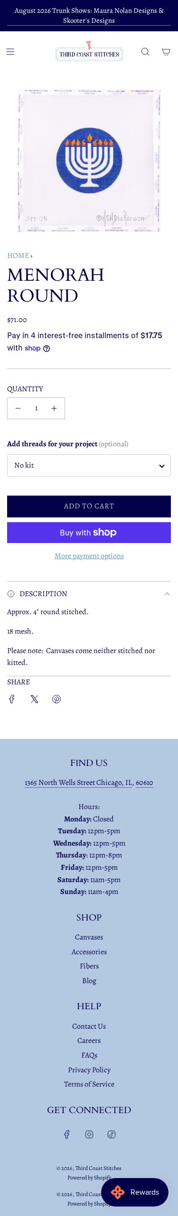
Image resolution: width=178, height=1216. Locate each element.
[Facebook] (66, 1134)
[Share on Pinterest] (56, 701)
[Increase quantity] (54, 408)
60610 (144, 782)
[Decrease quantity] (18, 408)
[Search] (145, 51)
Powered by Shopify (89, 1177)
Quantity (25, 389)
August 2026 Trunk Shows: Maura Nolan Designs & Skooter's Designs (89, 15)
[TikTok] (111, 1134)
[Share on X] (34, 701)
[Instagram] (89, 1134)
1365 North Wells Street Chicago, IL (78, 782)
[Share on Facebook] (11, 701)
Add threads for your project (67, 444)
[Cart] (166, 51)
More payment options (89, 556)
